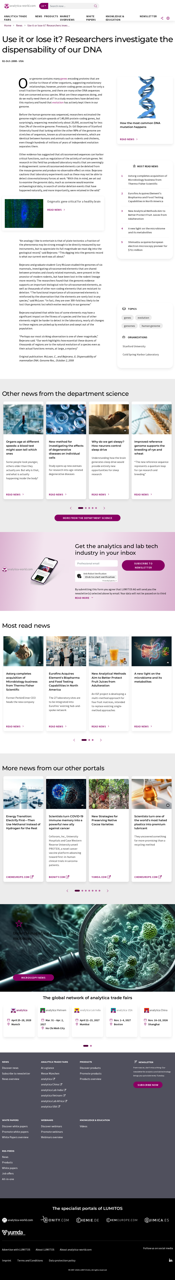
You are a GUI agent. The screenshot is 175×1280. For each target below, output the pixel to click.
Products (7, 1162)
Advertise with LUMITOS (16, 1249)
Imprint (6, 1260)
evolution (58, 102)
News (5, 1157)
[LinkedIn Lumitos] (170, 1260)
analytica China (50, 1084)
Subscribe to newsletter (143, 565)
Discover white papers (15, 1126)
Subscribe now (148, 1085)
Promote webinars (52, 1131)
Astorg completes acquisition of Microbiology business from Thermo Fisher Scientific (147, 179)
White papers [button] (91, 18)
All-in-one (8, 1179)
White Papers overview (15, 1137)
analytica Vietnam (52, 1095)
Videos (83, 1126)
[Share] (162, 18)
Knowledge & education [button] (115, 18)
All (42, 5)
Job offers (8, 1173)
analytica (46, 1079)
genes (63, 78)
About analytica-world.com (76, 1249)
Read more (82, 597)
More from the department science (87, 518)
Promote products (91, 1073)
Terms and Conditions (30, 1260)
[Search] (95, 6)
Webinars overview (52, 1137)
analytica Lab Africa (52, 1101)
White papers (10, 1168)
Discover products (90, 1068)
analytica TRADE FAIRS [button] (15, 18)
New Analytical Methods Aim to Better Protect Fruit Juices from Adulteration (147, 215)
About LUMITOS (45, 1249)
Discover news (10, 1068)
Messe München (50, 1073)
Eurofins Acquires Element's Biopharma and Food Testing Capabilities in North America (145, 197)
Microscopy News (33, 977)
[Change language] (168, 18)
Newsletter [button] (148, 16)
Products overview (90, 1079)
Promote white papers (15, 1131)
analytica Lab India (52, 1090)
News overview (10, 1079)
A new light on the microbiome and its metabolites (146, 230)
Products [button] (51, 16)
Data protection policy (62, 1260)
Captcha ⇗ (110, 581)
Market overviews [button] (67, 18)
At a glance (47, 1068)
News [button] (39, 16)
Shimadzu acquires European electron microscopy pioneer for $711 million (147, 246)
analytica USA (49, 1106)
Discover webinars (51, 1126)
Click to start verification (100, 577)
